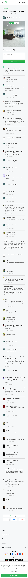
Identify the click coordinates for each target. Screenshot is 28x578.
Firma (3, 530)
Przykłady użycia (6, 535)
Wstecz (6, 8)
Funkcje (4, 543)
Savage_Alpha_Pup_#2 (12, 445)
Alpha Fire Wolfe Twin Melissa (14, 137)
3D (16, 23)
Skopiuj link (15, 516)
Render (11, 23)
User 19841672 (10, 192)
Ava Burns (8, 490)
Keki (7, 175)
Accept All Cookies (14, 575)
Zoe (6, 277)
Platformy (4, 539)
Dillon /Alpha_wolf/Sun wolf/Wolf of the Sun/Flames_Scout (15, 151)
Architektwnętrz (9, 85)
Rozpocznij (22, 2)
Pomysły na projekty (7, 547)
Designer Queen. (9, 205)
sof (7, 261)
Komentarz (14, 61)
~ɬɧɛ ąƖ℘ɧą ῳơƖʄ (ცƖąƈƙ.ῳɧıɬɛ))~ (13, 118)
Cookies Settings (14, 571)
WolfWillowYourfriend (13, 18)
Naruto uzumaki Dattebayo (12, 101)
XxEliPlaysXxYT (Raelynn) (13, 398)
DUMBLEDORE (9, 67)
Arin (7, 128)
